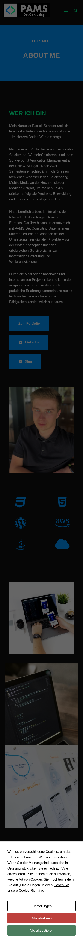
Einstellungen (42, 906)
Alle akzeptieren (41, 930)
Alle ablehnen (42, 918)
